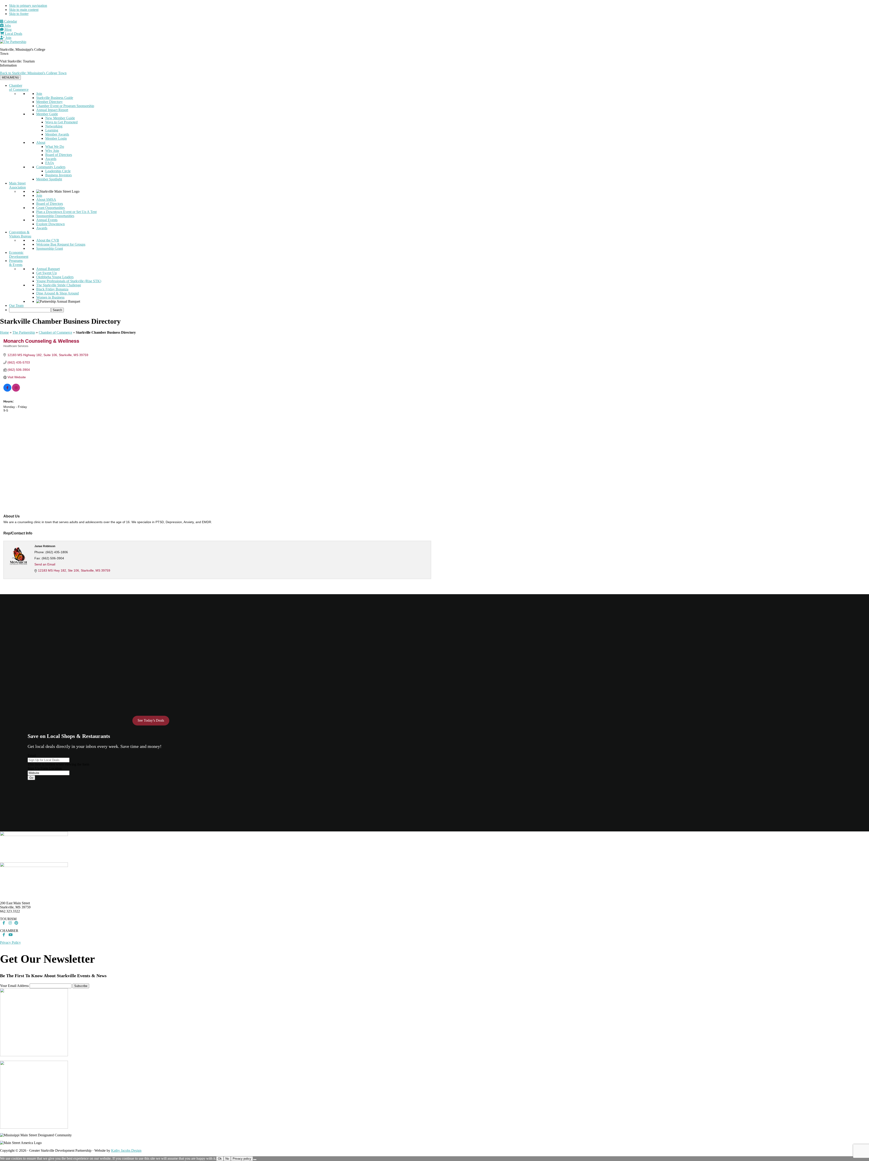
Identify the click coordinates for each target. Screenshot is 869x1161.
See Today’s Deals (151, 720)
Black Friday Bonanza (52, 289)
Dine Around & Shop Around (57, 293)
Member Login (56, 138)
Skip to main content (23, 10)
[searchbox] (30, 310)
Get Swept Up (46, 273)
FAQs (49, 163)
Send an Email (44, 564)
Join (8, 38)
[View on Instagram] (16, 390)
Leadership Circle (58, 171)
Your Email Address (14, 986)
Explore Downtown (50, 224)
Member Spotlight (49, 179)
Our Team (16, 305)
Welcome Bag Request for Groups (60, 244)
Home (4, 332)
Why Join (52, 151)
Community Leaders (50, 167)
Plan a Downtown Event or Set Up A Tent (66, 212)
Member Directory (49, 102)
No (227, 1158)
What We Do (54, 146)
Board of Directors (58, 155)
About (40, 142)
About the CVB (47, 240)
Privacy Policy (10, 942)
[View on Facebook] (7, 390)
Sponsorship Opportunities (55, 216)
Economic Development (18, 255)
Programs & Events (16, 263)
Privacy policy (242, 1158)
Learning (51, 130)
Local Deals (13, 34)
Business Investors (58, 175)
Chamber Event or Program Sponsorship (65, 106)
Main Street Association (17, 185)
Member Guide (47, 114)
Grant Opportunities (50, 208)
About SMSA (46, 199)
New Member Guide (60, 118)
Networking (53, 126)
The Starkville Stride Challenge (58, 285)
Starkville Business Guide (54, 98)
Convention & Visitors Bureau (20, 234)
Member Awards (57, 134)
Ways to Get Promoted (61, 122)
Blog (8, 29)
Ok (220, 1158)
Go (31, 777)
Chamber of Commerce (19, 87)
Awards (50, 159)
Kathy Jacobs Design (126, 1150)
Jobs (7, 25)
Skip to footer (19, 14)
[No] (255, 1159)
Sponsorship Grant (49, 248)
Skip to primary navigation (28, 5)
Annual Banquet (48, 269)
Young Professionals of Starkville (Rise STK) (68, 281)
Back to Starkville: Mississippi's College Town (33, 73)
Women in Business (50, 297)
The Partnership (23, 332)
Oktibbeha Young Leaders (55, 277)
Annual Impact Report (52, 110)
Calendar (10, 21)
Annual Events (46, 220)
